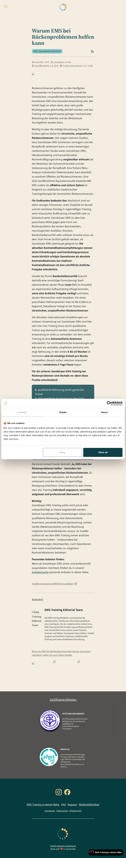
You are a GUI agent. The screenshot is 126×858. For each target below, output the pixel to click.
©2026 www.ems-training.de (63, 846)
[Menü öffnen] (6, 7)
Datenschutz (62, 810)
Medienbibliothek (89, 805)
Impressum (50, 810)
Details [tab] (63, 412)
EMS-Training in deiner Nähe (43, 805)
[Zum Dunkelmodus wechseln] (92, 51)
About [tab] (104, 412)
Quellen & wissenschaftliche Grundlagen (53, 583)
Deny (62, 452)
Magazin (72, 805)
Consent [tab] (21, 412)
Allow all (103, 452)
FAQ (63, 805)
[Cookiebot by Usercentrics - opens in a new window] (109, 403)
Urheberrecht (75, 810)
